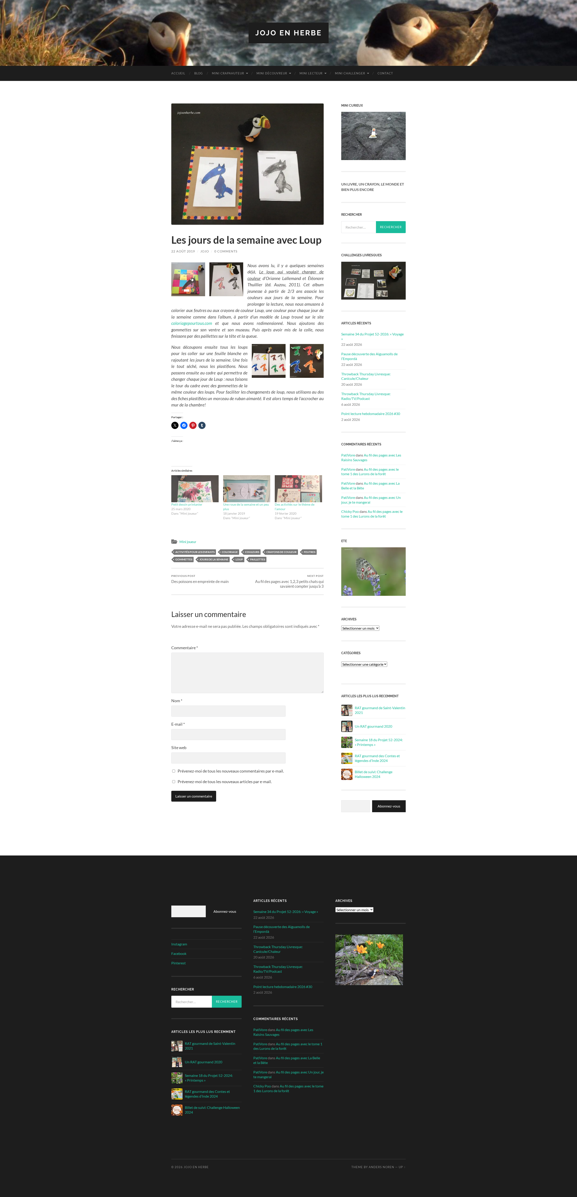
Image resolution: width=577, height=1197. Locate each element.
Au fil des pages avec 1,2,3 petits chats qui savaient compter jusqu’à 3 (289, 581)
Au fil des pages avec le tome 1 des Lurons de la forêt (370, 471)
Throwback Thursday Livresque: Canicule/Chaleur (366, 376)
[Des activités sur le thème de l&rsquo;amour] (298, 488)
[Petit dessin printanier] (195, 488)
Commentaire (184, 647)
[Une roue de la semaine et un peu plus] (246, 488)
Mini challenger (350, 73)
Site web (178, 747)
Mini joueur (187, 542)
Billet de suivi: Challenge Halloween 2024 (373, 774)
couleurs (252, 552)
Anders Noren (381, 1167)
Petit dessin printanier (186, 504)
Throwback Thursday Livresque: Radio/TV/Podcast (366, 396)
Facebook (178, 953)
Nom (176, 700)
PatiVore (348, 455)
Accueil (178, 73)
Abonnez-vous (389, 806)
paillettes (257, 559)
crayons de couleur (281, 552)
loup (239, 559)
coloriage (230, 552)
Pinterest (178, 963)
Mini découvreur (271, 73)
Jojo (204, 251)
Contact (385, 73)
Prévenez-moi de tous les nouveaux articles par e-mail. (225, 781)
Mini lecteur (311, 73)
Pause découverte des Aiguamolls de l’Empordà (369, 356)
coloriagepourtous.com (191, 323)
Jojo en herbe (288, 33)
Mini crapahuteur (228, 73)
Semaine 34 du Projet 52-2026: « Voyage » (372, 336)
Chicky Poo (350, 511)
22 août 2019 (183, 251)
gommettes (183, 559)
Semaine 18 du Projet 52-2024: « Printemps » (379, 742)
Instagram (179, 944)
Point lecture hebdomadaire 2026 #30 (370, 413)
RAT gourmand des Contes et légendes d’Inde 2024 (377, 758)
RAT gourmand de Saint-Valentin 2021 (380, 710)
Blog (198, 73)
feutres (309, 552)
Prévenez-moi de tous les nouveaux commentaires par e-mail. (231, 770)
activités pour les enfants (195, 552)
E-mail (178, 724)
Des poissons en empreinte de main (200, 579)
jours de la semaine (213, 559)
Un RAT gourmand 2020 (373, 726)
